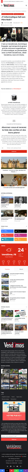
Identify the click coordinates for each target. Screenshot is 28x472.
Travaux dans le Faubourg (5, 205)
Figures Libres (19, 396)
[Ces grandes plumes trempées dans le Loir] (5, 299)
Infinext (18, 458)
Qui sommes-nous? (10, 460)
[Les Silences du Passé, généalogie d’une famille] (5, 371)
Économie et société (10, 11)
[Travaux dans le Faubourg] (7, 199)
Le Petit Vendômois (6, 22)
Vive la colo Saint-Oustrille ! (19, 332)
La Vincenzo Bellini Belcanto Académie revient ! (13, 1)
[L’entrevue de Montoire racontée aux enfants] (7, 313)
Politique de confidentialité (11, 463)
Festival (13, 396)
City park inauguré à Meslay (17, 273)
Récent (21, 269)
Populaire (7, 269)
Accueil (4, 11)
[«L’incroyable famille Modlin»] (21, 313)
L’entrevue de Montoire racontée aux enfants (7, 319)
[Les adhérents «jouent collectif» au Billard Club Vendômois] (23, 381)
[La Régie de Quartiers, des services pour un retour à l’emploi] (5, 287)
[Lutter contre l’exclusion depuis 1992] (5, 293)
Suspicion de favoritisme (18, 205)
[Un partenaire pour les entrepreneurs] (7, 213)
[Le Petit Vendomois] (8, 5)
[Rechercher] (26, 5)
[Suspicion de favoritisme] (21, 199)
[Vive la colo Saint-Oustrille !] (21, 327)
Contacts (20, 463)
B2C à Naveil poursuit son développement (20, 218)
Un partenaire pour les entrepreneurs (6, 218)
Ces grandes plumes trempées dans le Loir (6, 332)
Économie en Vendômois (21, 11)
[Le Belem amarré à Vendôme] (5, 381)
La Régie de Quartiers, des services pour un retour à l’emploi (18, 286)
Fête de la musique (5, 399)
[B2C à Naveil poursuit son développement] (21, 213)
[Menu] (1, 5)
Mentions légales (18, 460)
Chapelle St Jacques (6, 396)
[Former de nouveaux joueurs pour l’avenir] (5, 281)
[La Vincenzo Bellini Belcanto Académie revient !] (14, 381)
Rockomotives (13, 399)
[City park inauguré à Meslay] (5, 275)
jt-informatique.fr (17, 88)
